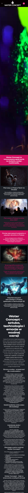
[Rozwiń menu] (2, 3)
